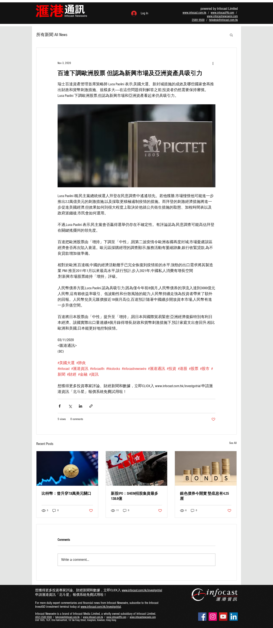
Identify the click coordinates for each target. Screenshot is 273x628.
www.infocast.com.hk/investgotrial (142, 590)
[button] (231, 34)
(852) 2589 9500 (43, 617)
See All (233, 443)
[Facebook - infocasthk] (202, 616)
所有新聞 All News (51, 34)
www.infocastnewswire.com (222, 16)
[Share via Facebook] (60, 406)
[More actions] (212, 63)
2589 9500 (198, 20)
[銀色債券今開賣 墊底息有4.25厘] (206, 468)
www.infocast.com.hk (194, 13)
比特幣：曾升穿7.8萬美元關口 (66, 493)
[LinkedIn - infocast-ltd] (233, 616)
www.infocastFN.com (222, 13)
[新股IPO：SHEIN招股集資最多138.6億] (136, 468)
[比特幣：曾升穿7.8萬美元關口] (67, 468)
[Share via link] (91, 406)
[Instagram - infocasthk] (213, 616)
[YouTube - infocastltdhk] (223, 616)
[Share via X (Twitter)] (70, 406)
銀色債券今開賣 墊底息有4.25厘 (204, 496)
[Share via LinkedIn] (80, 406)
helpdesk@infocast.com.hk (223, 20)
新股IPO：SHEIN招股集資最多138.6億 (134, 496)
